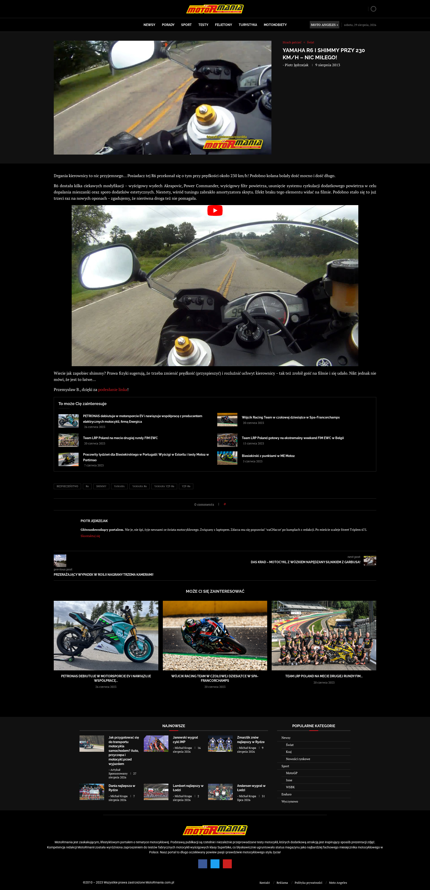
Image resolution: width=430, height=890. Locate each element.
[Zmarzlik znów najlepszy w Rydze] (220, 743)
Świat (290, 745)
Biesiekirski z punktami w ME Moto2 (268, 456)
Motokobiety (275, 25)
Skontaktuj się (90, 536)
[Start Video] (215, 285)
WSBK (290, 787)
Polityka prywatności (308, 883)
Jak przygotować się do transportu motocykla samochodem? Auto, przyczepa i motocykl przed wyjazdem (124, 751)
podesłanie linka (112, 389)
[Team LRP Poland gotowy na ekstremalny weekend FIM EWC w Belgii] (227, 440)
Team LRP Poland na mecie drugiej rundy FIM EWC (120, 438)
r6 (87, 486)
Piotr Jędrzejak (296, 64)
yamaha (119, 486)
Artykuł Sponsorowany (118, 771)
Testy (203, 25)
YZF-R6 (186, 486)
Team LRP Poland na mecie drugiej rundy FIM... (324, 676)
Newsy (149, 25)
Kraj (289, 752)
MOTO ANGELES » (324, 25)
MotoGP (291, 773)
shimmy (101, 486)
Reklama (282, 883)
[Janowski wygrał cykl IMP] (156, 743)
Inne (289, 780)
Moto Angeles (338, 883)
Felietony (223, 25)
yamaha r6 (139, 486)
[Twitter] (215, 863)
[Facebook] (202, 863)
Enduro (287, 794)
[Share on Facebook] (230, 504)
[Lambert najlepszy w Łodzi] (156, 792)
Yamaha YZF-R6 (164, 486)
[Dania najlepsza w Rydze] (92, 792)
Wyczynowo (290, 801)
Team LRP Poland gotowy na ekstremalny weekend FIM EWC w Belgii (293, 438)
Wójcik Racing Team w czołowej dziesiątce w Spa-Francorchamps (291, 417)
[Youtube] (227, 863)
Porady (168, 25)
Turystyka (248, 25)
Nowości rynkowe (298, 759)
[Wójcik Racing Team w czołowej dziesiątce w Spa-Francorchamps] (227, 419)
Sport (186, 25)
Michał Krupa (183, 748)
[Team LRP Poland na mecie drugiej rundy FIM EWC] (68, 440)
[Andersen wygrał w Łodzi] (220, 792)
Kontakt (265, 883)
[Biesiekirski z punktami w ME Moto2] (227, 458)
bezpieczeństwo (67, 486)
